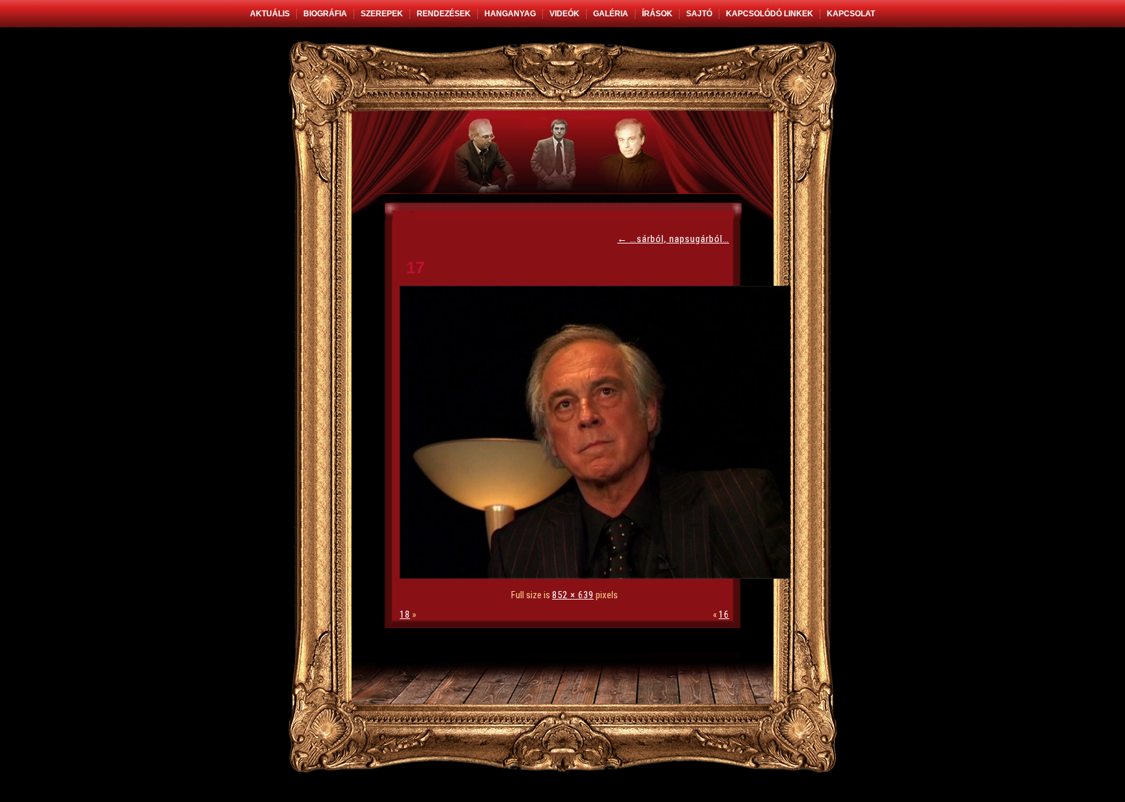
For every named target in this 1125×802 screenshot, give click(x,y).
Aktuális (270, 13)
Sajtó (699, 13)
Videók (564, 13)
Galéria (610, 13)
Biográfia (325, 13)
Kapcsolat (851, 13)
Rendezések (444, 13)
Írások (657, 13)
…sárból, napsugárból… (673, 239)
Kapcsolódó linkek (769, 13)
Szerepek (382, 13)
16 (724, 614)
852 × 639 (573, 595)
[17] (598, 575)
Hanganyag (510, 13)
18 (405, 614)
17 (415, 267)
